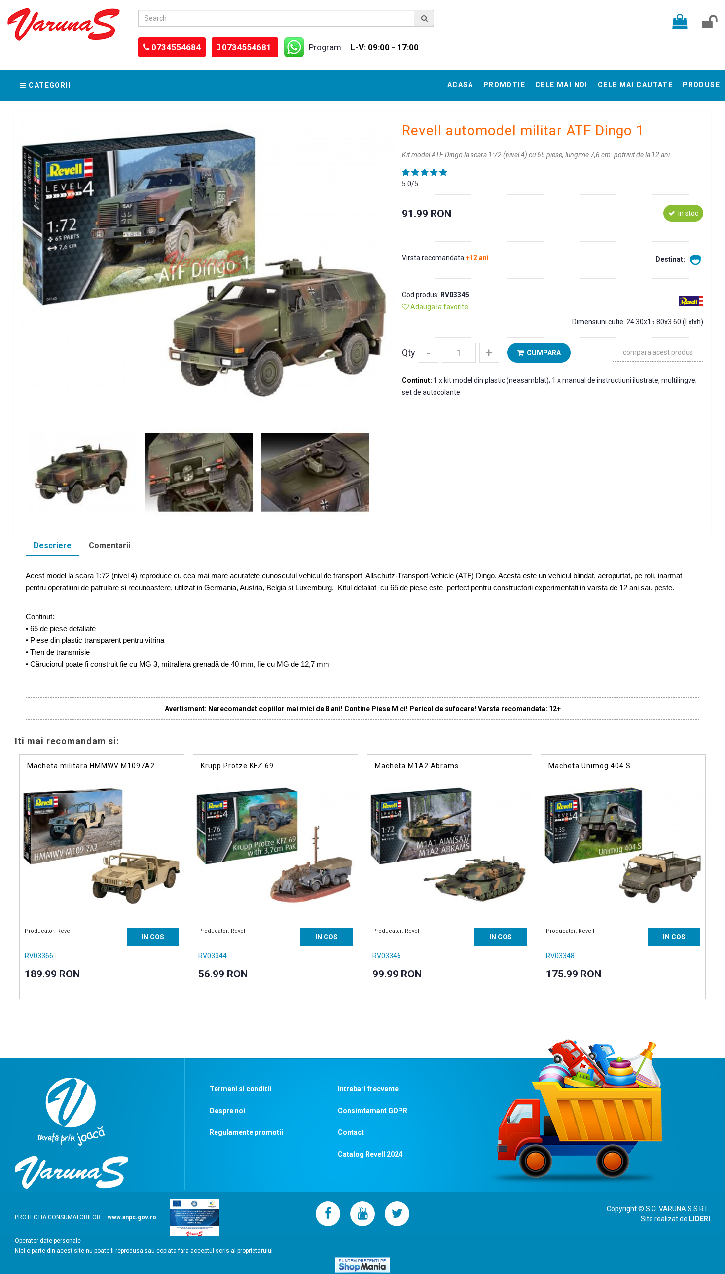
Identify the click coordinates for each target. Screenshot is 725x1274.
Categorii (50, 85)
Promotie (504, 85)
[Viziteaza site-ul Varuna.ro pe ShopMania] (362, 1264)
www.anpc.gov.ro (132, 1216)
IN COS (153, 937)
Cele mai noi (561, 85)
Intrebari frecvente (368, 1089)
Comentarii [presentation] (109, 545)
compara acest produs (658, 352)
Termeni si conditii (240, 1089)
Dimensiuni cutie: (599, 322)
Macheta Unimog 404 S (589, 766)
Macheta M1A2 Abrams (417, 766)
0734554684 (176, 47)
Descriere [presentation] (53, 545)
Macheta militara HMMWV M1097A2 (91, 766)
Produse (701, 85)
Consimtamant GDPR (372, 1111)
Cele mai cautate (635, 85)
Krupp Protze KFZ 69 (237, 766)
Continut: (418, 380)
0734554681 (247, 47)
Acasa (460, 85)
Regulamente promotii (246, 1132)
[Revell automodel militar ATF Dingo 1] (204, 262)
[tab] (52, 547)
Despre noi (227, 1111)
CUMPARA (542, 353)
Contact (351, 1132)
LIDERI (699, 1219)
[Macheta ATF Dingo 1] (82, 472)
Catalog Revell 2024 (370, 1154)
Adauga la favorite (438, 307)
